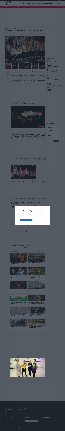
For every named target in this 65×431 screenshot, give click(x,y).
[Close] (48, 208)
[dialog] (32, 215)
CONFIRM (26, 219)
